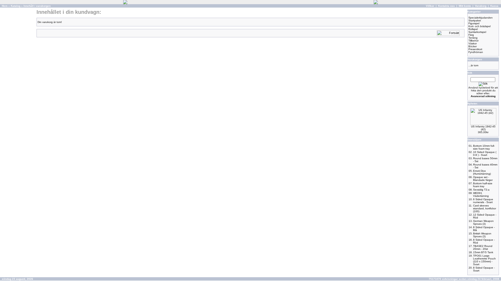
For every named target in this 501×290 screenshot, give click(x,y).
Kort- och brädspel (479, 26)
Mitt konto (465, 5)
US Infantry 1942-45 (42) (483, 128)
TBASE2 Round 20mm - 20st (482, 247)
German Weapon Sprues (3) (483, 222)
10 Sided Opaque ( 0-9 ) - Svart (484, 153)
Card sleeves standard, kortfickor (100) (484, 208)
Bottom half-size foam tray (482, 185)
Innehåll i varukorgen (37, 5)
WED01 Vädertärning (481, 194)
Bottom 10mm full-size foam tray (484, 147)
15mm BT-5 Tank (483, 252)
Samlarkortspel (477, 32)
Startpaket (474, 20)
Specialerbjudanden (480, 17)
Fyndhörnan (475, 52)
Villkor (430, 5)
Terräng (473, 37)
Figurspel (473, 23)
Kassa (494, 5)
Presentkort (475, 49)
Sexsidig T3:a (481, 189)
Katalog (15, 5)
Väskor (472, 43)
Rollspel (473, 29)
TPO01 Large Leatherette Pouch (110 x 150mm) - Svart (484, 260)
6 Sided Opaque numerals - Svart (483, 201)
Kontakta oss (446, 5)
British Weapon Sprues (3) (482, 235)
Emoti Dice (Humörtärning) (482, 172)
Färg (471, 34)
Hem (5, 5)
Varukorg (480, 5)
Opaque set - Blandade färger (483, 178)
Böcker (472, 46)
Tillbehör (473, 40)
